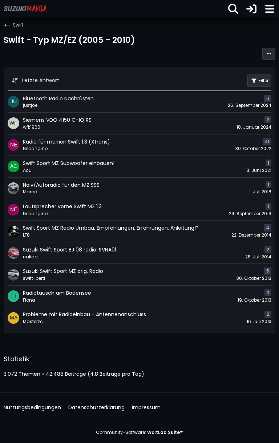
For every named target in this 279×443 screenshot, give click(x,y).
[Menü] (269, 9)
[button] (268, 54)
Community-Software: (139, 432)
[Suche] (233, 9)
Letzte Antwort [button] (40, 80)
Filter (263, 80)
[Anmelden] (251, 9)
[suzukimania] (25, 8)
